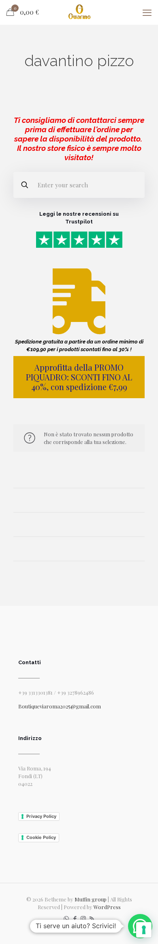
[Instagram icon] (83, 918)
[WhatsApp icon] (66, 918)
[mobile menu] (147, 12)
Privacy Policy (41, 816)
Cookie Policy (41, 837)
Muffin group (91, 899)
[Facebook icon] (75, 918)
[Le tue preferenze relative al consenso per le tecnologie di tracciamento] (144, 930)
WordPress (107, 906)
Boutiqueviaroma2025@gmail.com (59, 706)
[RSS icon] (92, 918)
